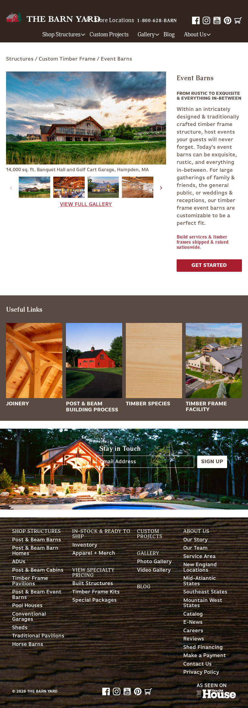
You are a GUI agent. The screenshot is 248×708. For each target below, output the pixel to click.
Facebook (196, 20)
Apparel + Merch (93, 553)
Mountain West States (202, 603)
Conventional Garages (29, 617)
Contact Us (197, 664)
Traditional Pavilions (38, 636)
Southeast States (205, 592)
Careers (193, 630)
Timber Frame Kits (96, 592)
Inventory (84, 545)
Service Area (199, 556)
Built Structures (92, 583)
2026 (21, 691)
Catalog (193, 614)
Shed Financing (203, 647)
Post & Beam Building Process (92, 406)
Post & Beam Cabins (38, 570)
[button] (161, 188)
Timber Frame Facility (206, 406)
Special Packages (94, 600)
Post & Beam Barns (36, 540)
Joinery (17, 404)
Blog (169, 35)
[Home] (53, 18)
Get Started (209, 265)
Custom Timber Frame (67, 59)
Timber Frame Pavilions (30, 581)
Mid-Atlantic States (199, 581)
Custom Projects (109, 35)
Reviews (193, 639)
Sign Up (212, 461)
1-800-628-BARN (157, 21)
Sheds (20, 627)
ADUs (18, 561)
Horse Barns (27, 644)
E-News (193, 622)
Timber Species (148, 404)
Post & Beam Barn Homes (35, 551)
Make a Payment (204, 655)
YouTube (217, 20)
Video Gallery (154, 570)
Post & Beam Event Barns (36, 595)
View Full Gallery (86, 204)
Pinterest (227, 20)
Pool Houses (27, 605)
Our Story (195, 540)
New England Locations (200, 567)
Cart (238, 20)
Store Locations (114, 20)
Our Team (195, 548)
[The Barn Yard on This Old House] (216, 697)
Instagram (206, 20)
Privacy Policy (201, 672)
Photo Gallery (154, 561)
